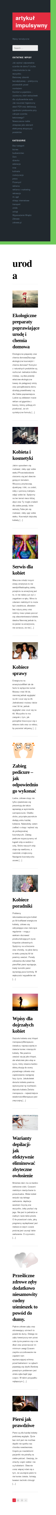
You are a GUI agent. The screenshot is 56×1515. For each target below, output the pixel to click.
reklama (16, 185)
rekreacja (16, 193)
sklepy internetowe (20, 200)
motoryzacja (17, 174)
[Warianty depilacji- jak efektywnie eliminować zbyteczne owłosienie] (25, 1122)
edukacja (16, 163)
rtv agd (15, 196)
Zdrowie (15, 218)
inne (14, 167)
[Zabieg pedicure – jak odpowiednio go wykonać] (25, 750)
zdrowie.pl (16, 222)
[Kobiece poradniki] (25, 883)
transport (16, 204)
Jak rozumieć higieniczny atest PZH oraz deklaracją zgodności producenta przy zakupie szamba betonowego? (24, 110)
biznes (15, 149)
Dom (14, 156)
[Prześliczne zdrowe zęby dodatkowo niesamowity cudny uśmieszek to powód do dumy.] (25, 1260)
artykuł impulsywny (31, 21)
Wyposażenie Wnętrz (22, 215)
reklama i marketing (21, 189)
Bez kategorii (18, 145)
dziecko (15, 160)
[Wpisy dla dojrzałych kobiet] (25, 1002)
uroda (14, 207)
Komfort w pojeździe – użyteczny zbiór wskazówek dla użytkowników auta (25, 95)
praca (14, 178)
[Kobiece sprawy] (25, 650)
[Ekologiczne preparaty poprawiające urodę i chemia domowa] (25, 298)
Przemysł (16, 182)
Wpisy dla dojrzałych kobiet (23, 1025)
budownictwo (18, 152)
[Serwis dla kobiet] (25, 547)
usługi (15, 211)
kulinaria (16, 171)
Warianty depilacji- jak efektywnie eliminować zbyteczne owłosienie (23, 1156)
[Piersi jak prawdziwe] (25, 1403)
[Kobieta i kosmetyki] (25, 435)
